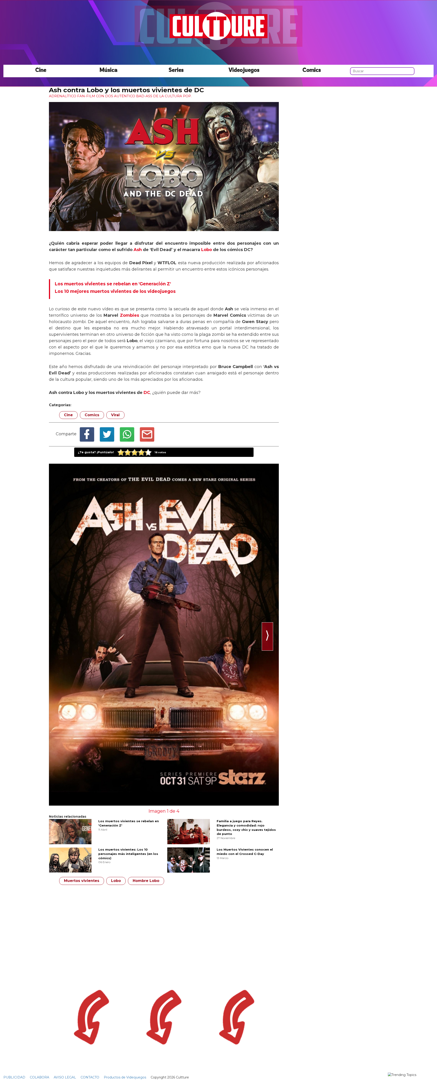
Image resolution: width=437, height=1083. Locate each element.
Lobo (206, 249)
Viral (115, 415)
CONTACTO (90, 1077)
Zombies (129, 315)
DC (147, 392)
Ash (138, 249)
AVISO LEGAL (65, 1077)
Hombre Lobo (146, 881)
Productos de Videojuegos (125, 1077)
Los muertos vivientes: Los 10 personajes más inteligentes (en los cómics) (128, 854)
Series (176, 69)
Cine (40, 69)
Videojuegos (244, 69)
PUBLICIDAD (14, 1077)
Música (108, 69)
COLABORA (39, 1077)
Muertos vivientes (81, 881)
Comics (311, 69)
